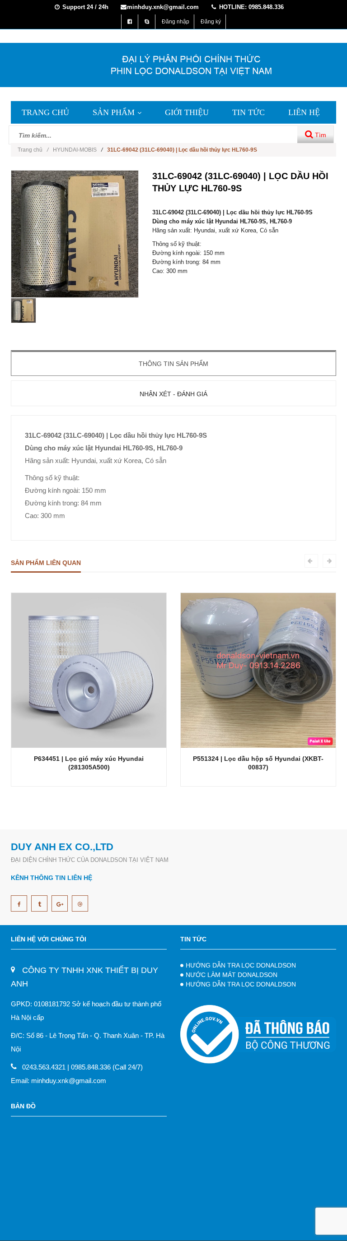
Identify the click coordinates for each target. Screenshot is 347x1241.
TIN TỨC (248, 112)
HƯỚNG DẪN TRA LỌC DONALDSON (241, 965)
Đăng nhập (175, 22)
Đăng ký (211, 22)
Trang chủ (33, 150)
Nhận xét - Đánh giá (173, 394)
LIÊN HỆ (304, 112)
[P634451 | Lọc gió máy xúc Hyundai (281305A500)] (88, 670)
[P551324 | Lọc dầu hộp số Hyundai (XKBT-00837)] (258, 670)
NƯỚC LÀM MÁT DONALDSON (231, 974)
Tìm (319, 135)
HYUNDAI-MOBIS (75, 150)
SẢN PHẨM (114, 112)
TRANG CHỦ (45, 112)
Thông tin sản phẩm (173, 363)
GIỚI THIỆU (187, 112)
